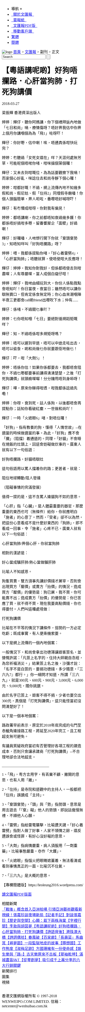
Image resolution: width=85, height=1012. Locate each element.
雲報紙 (18, 20)
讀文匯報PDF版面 (17, 894)
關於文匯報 (22, 14)
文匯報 (30, 52)
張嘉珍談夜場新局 (28, 915)
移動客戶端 (22, 31)
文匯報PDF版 (24, 26)
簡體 (15, 42)
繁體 (15, 37)
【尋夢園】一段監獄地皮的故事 (32, 943)
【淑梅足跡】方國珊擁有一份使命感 (43, 949)
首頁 (17, 52)
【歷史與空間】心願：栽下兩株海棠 (36, 921)
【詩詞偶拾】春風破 (23, 937)
